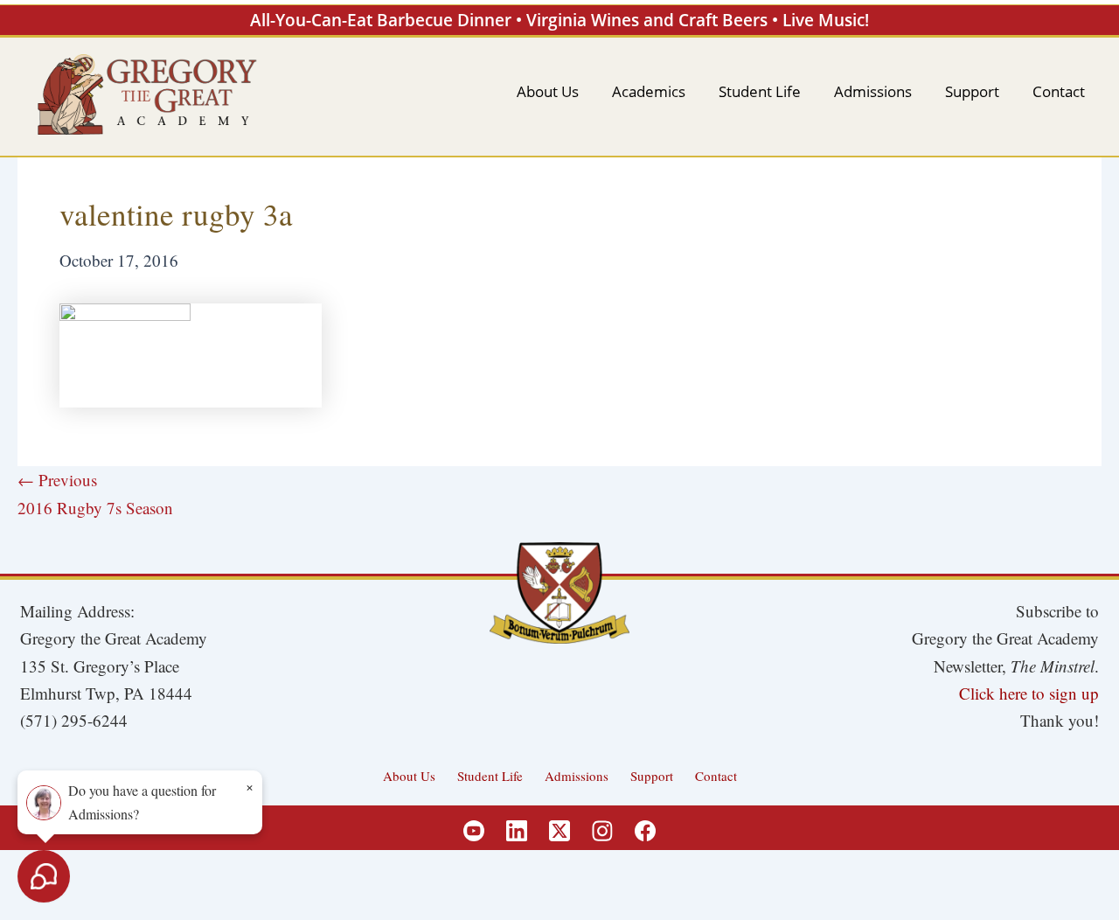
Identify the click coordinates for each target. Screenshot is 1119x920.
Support (651, 775)
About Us (409, 775)
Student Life (490, 775)
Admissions (576, 775)
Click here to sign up (1029, 693)
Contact (716, 775)
